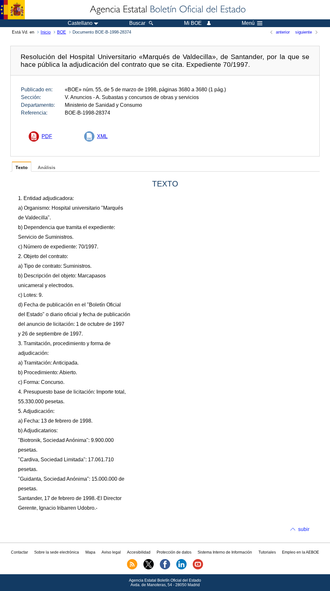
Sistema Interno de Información (225, 552)
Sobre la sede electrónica (56, 552)
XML (102, 136)
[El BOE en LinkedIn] (181, 568)
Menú (248, 23)
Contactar (19, 552)
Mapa (90, 552)
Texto (21, 167)
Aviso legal (111, 552)
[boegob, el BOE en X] (148, 568)
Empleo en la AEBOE (300, 552)
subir (303, 529)
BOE (61, 32)
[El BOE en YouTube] (198, 568)
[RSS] (132, 568)
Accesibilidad (138, 552)
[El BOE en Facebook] (165, 568)
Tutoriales (267, 552)
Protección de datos (174, 552)
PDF (47, 136)
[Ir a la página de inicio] (167, 9)
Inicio (46, 32)
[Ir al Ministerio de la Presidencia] (12, 9)
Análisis (46, 167)
